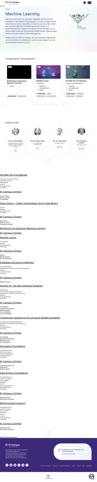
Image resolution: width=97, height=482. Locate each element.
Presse (78, 465)
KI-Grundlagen (4, 199)
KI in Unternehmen (5, 312)
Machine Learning (5, 197)
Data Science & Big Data (7, 365)
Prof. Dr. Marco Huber (37, 141)
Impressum (55, 465)
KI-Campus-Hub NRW (6, 224)
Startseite (2, 6)
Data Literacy (4, 221)
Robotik (2, 255)
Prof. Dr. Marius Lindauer (81, 142)
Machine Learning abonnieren (8, 437)
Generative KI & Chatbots (7, 308)
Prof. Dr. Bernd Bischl (15, 141)
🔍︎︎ (84, 2)
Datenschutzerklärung (65, 465)
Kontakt (73, 465)
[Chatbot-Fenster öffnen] (92, 477)
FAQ (83, 465)
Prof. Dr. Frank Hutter (60, 141)
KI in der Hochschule (6, 258)
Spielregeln (89, 465)
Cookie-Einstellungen (46, 465)
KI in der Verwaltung (6, 313)
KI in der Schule (4, 196)
